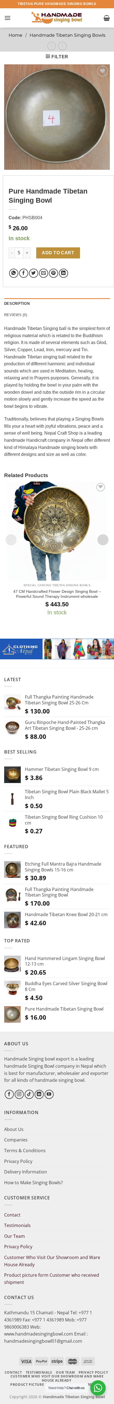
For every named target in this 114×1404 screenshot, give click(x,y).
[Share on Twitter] (33, 273)
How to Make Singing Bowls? (33, 1183)
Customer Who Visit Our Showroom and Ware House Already (52, 1261)
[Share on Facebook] (23, 273)
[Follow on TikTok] (29, 1094)
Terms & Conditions (25, 1150)
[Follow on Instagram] (19, 1094)
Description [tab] (17, 304)
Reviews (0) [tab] (15, 315)
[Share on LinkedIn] (63, 273)
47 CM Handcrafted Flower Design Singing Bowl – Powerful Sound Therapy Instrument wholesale (57, 594)
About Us (14, 1129)
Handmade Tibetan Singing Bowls (67, 35)
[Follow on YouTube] (49, 1094)
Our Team (14, 1236)
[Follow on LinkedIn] (39, 1094)
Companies (16, 1140)
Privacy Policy (18, 1161)
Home (15, 35)
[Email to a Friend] (43, 273)
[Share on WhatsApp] (13, 273)
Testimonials (17, 1225)
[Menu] (7, 18)
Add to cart (58, 252)
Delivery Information (25, 1172)
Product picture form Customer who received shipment (51, 1278)
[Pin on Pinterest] (53, 273)
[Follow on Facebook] (9, 1094)
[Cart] (106, 18)
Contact (12, 1215)
